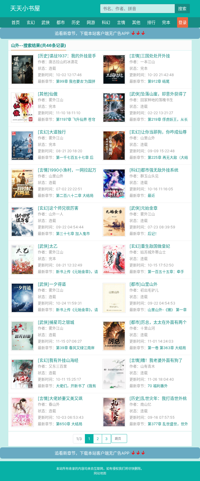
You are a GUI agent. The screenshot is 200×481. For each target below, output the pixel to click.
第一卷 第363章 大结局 (167, 347)
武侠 (45, 22)
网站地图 (100, 473)
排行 (151, 22)
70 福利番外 (158, 385)
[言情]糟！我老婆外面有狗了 (156, 360)
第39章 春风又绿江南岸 (75, 347)
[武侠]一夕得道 (52, 284)
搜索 (182, 8)
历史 (76, 22)
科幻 (106, 22)
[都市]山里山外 (143, 284)
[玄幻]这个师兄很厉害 (58, 208)
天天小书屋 (25, 8)
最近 (151, 195)
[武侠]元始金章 (143, 208)
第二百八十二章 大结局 (74, 195)
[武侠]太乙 (48, 246)
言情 (121, 22)
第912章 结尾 (159, 81)
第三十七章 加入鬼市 (73, 233)
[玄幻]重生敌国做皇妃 (149, 246)
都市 (61, 22)
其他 (136, 22)
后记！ (153, 233)
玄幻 (31, 22)
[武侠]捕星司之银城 (56, 322)
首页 (15, 22)
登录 (182, 22)
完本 (166, 22)
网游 (91, 22)
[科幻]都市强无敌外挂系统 (153, 170)
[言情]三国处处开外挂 (149, 55)
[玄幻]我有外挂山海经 (58, 360)
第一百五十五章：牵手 (166, 271)
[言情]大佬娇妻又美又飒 (60, 398)
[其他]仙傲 (48, 93)
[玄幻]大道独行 (52, 132)
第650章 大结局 (69, 424)
